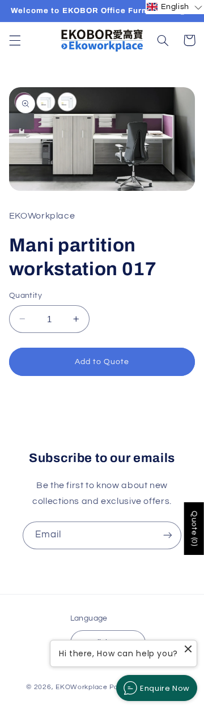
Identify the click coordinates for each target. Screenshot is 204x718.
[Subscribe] (168, 535)
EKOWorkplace (82, 687)
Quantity (25, 296)
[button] (15, 40)
